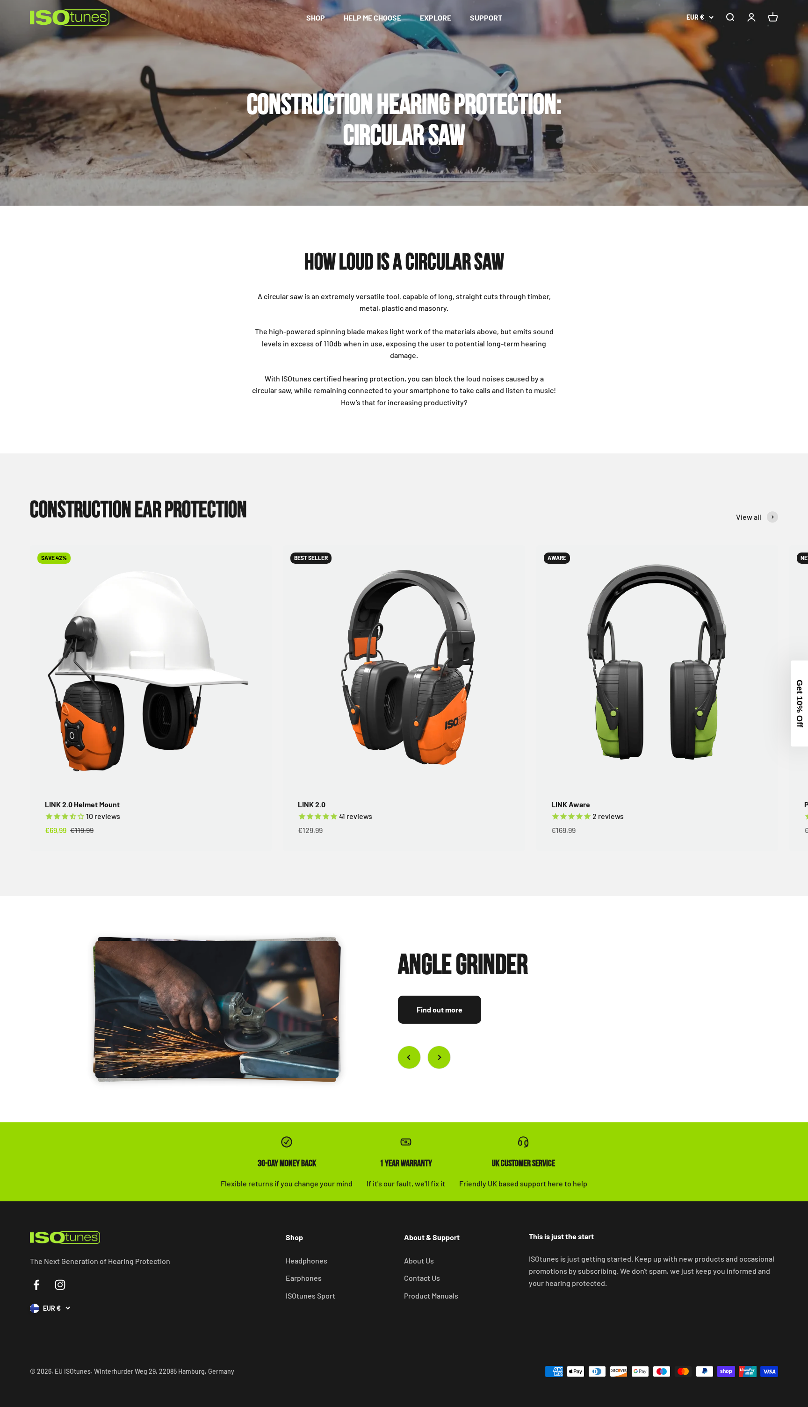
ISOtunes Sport (310, 1295)
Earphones (304, 1277)
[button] (799, 703)
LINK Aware (570, 804)
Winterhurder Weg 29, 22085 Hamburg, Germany (164, 1371)
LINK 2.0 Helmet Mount (82, 804)
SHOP (315, 17)
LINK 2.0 (311, 804)
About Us (419, 1260)
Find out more (439, 1009)
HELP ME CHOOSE (372, 17)
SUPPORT (486, 17)
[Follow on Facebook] (36, 1284)
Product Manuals (431, 1295)
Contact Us (422, 1277)
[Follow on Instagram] (60, 1284)
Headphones (306, 1260)
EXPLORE (435, 17)
